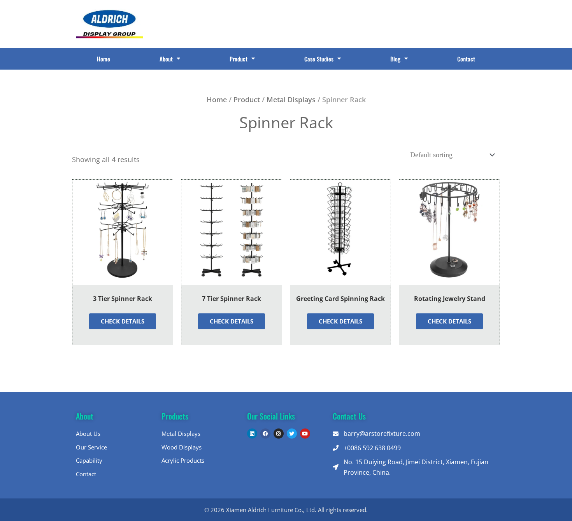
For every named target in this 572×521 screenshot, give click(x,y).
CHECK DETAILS (122, 321)
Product (238, 58)
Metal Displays (291, 99)
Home (103, 58)
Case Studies (318, 58)
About (166, 58)
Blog (395, 58)
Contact (466, 58)
